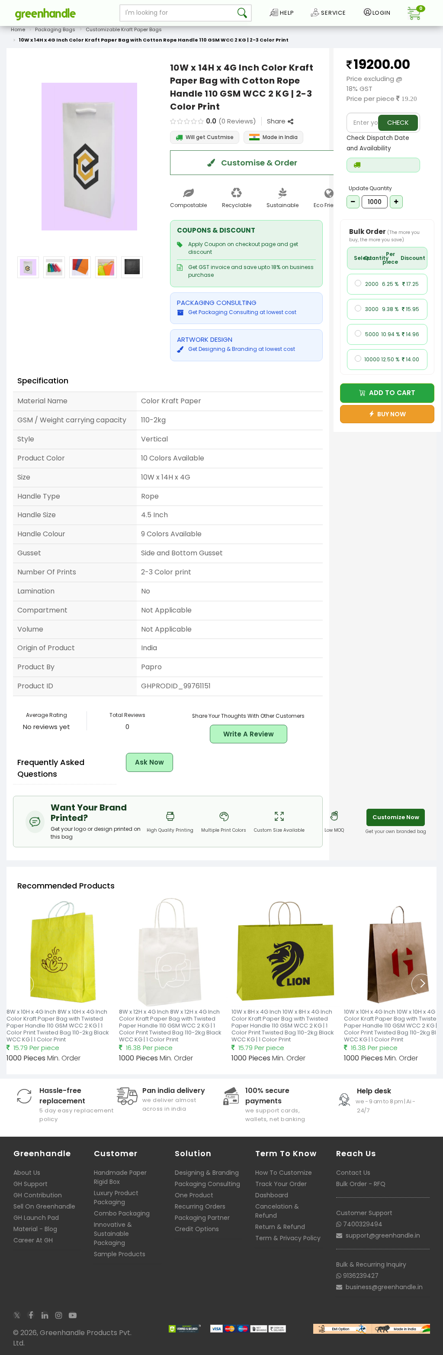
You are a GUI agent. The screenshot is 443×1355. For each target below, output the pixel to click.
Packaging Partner (202, 1217)
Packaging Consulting (207, 1184)
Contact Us (353, 1172)
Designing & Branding (207, 1172)
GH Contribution (37, 1195)
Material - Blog (35, 1229)
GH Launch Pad (36, 1217)
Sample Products (119, 1254)
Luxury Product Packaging (116, 1197)
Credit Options (197, 1229)
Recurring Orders (200, 1206)
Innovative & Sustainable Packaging (113, 1233)
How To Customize (283, 1172)
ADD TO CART (390, 392)
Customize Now (395, 817)
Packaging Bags (55, 29)
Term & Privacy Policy (288, 1238)
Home (18, 29)
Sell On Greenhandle (44, 1206)
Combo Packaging (122, 1213)
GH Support (30, 1184)
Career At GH (33, 1240)
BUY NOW (390, 414)
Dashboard (271, 1195)
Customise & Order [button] (258, 162)
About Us (26, 1172)
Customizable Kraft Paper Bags (124, 29)
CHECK (398, 122)
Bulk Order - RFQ (360, 1184)
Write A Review (248, 734)
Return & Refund (280, 1226)
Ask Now (149, 762)
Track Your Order (281, 1184)
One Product (194, 1195)
